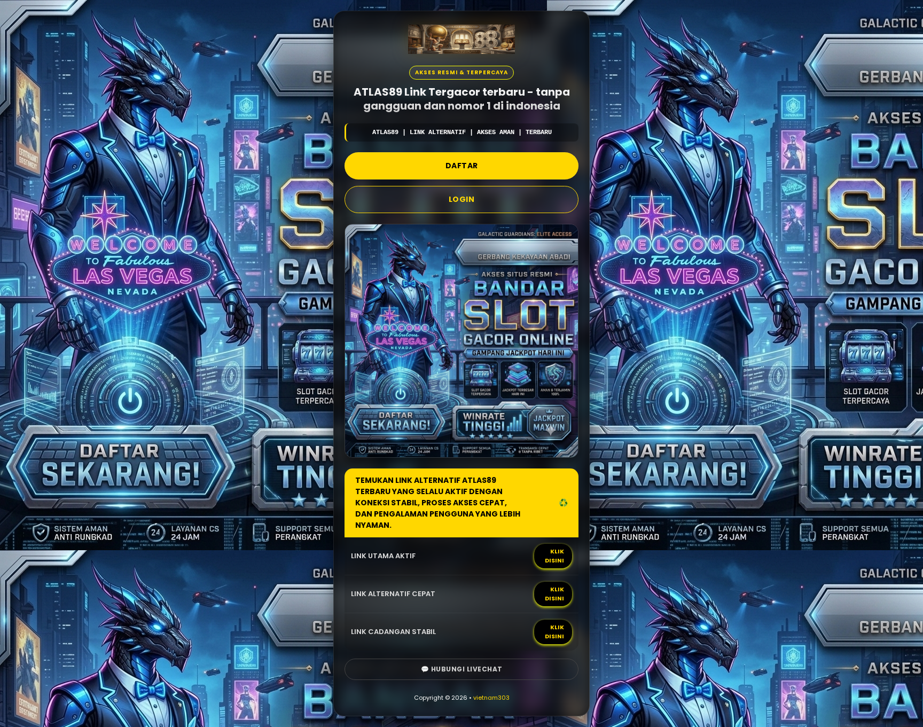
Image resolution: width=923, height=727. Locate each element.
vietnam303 (491, 697)
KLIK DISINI (554, 556)
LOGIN (462, 199)
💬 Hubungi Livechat (462, 669)
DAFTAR (461, 165)
